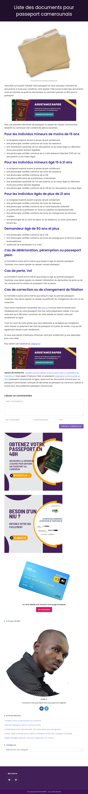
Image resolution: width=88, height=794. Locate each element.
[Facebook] (41, 708)
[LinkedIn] (46, 708)
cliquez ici (35, 344)
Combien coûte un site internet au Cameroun (22, 721)
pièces (45, 307)
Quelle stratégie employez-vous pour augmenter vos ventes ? (29, 738)
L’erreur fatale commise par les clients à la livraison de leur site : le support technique (38, 733)
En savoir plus (44, 609)
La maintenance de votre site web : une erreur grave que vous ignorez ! (32, 729)
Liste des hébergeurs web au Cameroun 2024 (22, 725)
